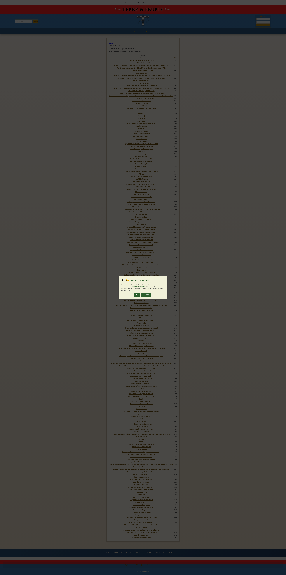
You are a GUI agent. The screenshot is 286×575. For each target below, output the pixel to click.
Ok (137, 294)
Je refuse (146, 294)
